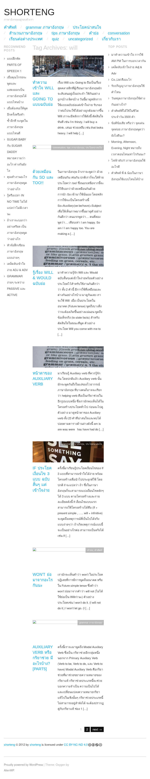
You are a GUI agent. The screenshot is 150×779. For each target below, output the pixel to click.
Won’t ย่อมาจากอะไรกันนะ (43, 580)
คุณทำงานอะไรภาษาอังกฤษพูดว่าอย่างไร (17, 183)
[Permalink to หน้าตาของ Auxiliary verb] (68, 358)
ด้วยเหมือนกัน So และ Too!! (43, 177)
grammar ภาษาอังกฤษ (45, 27)
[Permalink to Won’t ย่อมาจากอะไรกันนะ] (68, 559)
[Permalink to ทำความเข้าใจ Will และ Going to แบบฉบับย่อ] (68, 67)
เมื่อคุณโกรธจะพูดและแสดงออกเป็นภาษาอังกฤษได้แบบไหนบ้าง (17, 89)
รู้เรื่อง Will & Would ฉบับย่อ (43, 278)
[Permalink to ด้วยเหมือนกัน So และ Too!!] (68, 157)
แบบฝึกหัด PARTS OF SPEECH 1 (14, 64)
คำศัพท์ (10, 27)
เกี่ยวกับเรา (111, 39)
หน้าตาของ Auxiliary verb (43, 378)
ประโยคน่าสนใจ (87, 27)
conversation (119, 33)
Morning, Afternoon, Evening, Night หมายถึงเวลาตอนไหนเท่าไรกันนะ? (128, 148)
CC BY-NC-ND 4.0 (76, 744)
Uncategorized (80, 39)
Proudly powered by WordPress (23, 765)
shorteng (9, 744)
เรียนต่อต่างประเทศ (26, 39)
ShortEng (29, 12)
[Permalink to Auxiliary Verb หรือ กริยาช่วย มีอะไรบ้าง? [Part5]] (68, 632)
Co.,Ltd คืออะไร (121, 79)
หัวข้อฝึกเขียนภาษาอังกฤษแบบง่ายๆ (16, 251)
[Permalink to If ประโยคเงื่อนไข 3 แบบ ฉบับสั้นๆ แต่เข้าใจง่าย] (68, 453)
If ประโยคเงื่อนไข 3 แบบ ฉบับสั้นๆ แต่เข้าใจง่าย (42, 479)
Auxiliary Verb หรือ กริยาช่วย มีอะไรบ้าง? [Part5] (43, 658)
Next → (97, 729)
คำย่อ (94, 33)
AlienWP (9, 770)
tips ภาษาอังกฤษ (66, 33)
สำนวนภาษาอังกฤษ (25, 33)
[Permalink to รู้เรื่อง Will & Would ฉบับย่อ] (68, 257)
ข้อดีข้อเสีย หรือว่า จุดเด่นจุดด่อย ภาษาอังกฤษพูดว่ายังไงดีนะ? (128, 129)
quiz (55, 39)
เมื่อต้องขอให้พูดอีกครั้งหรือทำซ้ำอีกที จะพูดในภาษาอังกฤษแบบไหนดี (17, 120)
